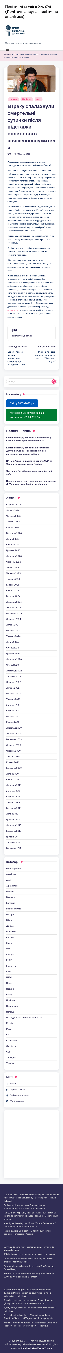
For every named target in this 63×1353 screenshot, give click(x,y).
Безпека (10, 891)
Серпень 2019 (13, 796)
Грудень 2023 (13, 653)
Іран (8, 948)
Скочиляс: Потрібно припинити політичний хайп (29, 472)
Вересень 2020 (14, 739)
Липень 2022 (13, 687)
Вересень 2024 (14, 613)
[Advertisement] (31, 1144)
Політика (26, 99)
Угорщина (11, 1057)
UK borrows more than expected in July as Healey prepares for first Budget (28, 1260)
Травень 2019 (13, 802)
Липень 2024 (13, 624)
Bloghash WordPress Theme (36, 1348)
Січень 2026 (12, 544)
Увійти (13, 1083)
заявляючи (12, 310)
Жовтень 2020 (13, 733)
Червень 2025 (13, 573)
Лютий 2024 (12, 642)
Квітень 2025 (12, 584)
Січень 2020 (12, 779)
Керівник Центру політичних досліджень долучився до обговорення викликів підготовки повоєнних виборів (28, 450)
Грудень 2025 (13, 550)
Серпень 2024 (13, 619)
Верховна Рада (13, 908)
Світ (38, 99)
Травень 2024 (13, 636)
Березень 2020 (14, 768)
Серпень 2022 (13, 682)
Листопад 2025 (14, 556)
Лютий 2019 (12, 813)
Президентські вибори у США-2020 (24, 1017)
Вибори (10, 914)
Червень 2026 (13, 516)
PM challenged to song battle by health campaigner (30, 1254)
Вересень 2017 (13, 848)
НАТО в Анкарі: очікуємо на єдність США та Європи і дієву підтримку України (29, 462)
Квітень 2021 (12, 722)
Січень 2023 (12, 664)
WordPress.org (17, 1101)
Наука (9, 983)
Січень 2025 (12, 590)
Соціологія (11, 1040)
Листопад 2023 (14, 659)
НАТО (9, 977)
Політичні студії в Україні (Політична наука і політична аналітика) (31, 11)
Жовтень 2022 (13, 676)
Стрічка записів (17, 1089)
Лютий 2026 (12, 539)
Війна (9, 920)
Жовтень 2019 (13, 791)
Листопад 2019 (13, 785)
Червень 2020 (13, 750)
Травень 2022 (13, 699)
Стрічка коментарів (19, 1095)
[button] (21, 335)
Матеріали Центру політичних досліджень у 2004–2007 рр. (27, 415)
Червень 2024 (13, 630)
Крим (8, 971)
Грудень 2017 (13, 836)
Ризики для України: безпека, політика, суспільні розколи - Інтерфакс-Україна (27, 1232)
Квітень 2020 (12, 762)
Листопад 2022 (14, 670)
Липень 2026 (13, 510)
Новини (13, 99)
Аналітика (11, 874)
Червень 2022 (13, 693)
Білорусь (10, 897)
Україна (10, 1063)
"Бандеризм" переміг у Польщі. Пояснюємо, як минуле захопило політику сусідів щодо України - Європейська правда (31, 1215)
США (8, 1051)
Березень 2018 (13, 831)
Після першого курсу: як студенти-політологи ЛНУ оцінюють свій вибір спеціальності (31, 483)
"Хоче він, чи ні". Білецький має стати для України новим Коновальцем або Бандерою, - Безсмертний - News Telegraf (31, 1197)
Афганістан (12, 885)
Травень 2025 (13, 579)
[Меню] (7, 49)
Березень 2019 (13, 808)
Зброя (9, 943)
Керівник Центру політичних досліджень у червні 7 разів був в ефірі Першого (28, 439)
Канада (10, 954)
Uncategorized (13, 868)
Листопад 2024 (14, 602)
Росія (8, 1029)
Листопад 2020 (14, 727)
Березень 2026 (14, 533)
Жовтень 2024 (13, 607)
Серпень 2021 (13, 710)
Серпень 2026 (13, 504)
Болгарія (10, 902)
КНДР (9, 960)
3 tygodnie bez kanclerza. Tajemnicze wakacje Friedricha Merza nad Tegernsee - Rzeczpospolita (29, 1317)
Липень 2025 (13, 567)
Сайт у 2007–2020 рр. (22, 403)
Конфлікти (11, 966)
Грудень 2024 (13, 596)
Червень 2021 (13, 716)
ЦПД (14, 330)
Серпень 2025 (13, 561)
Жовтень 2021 (13, 705)
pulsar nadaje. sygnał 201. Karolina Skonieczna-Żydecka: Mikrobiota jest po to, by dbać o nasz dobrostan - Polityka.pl (28, 1292)
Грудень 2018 (13, 819)
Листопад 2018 (13, 825)
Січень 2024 (12, 647)
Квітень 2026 (12, 527)
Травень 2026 (13, 521)
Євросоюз (11, 937)
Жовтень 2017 (13, 842)
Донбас (10, 925)
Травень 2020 (13, 756)
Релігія (9, 1023)
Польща (10, 1011)
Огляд (9, 994)
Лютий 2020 (12, 773)
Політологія (12, 1006)
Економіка (11, 931)
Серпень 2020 (13, 745)
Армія (9, 880)
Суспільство (12, 1046)
